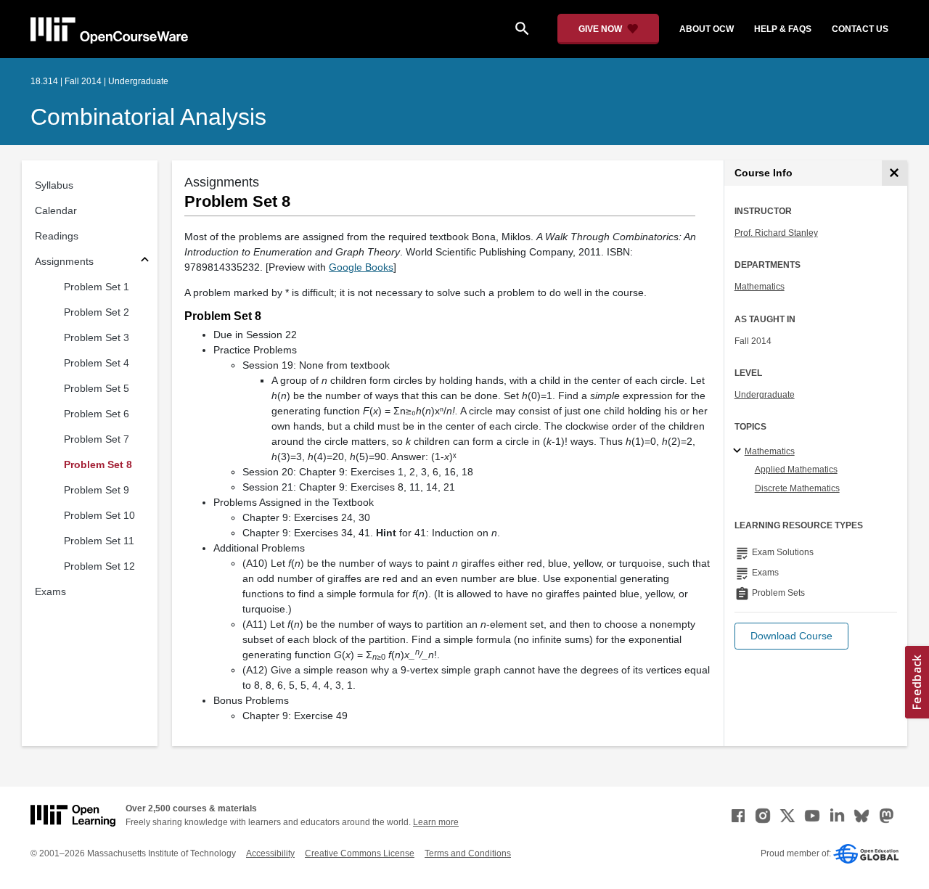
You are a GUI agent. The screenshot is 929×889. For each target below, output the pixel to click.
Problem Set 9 (96, 490)
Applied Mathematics (796, 469)
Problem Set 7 (96, 439)
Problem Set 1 (96, 286)
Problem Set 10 (99, 515)
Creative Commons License (359, 853)
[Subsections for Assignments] (144, 261)
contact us (860, 29)
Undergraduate (764, 395)
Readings (56, 236)
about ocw (706, 29)
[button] (791, 636)
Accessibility (270, 853)
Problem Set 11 (99, 540)
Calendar (56, 210)
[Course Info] (894, 173)
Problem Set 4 (96, 363)
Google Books (361, 267)
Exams (50, 591)
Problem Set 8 (98, 464)
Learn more (436, 822)
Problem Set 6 (96, 413)
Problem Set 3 (96, 337)
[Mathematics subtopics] (739, 451)
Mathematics (759, 287)
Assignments (64, 261)
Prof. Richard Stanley (776, 233)
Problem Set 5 (96, 388)
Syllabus (54, 185)
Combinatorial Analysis (148, 117)
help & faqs (782, 29)
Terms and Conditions (468, 853)
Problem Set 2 (96, 312)
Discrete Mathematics (797, 488)
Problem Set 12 (99, 566)
